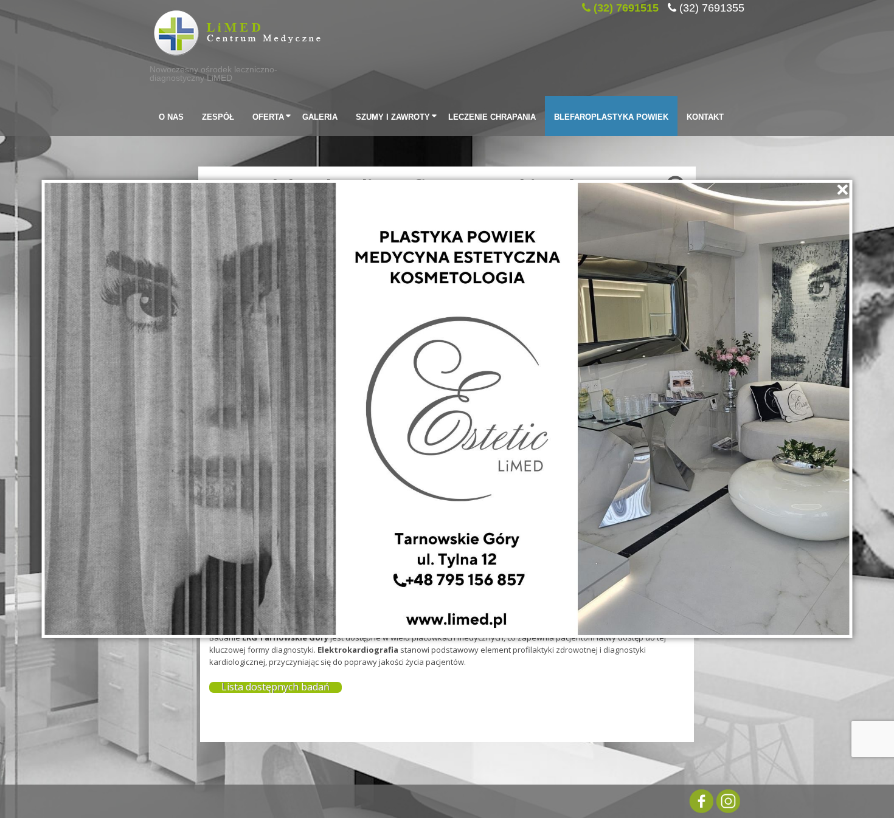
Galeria (320, 116)
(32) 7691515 (626, 6)
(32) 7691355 (711, 6)
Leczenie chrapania (492, 116)
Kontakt (705, 116)
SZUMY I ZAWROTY (393, 116)
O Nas (171, 116)
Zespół (218, 116)
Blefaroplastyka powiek (611, 116)
